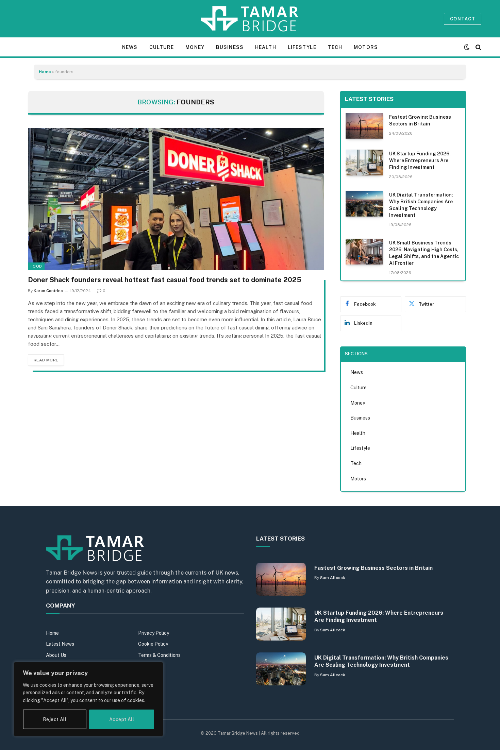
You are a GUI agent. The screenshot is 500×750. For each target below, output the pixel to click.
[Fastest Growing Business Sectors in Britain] (364, 126)
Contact (462, 18)
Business (230, 47)
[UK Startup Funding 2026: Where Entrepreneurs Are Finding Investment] (364, 162)
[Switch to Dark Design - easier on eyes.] (466, 47)
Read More (46, 360)
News (129, 47)
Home (45, 71)
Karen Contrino (48, 290)
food (36, 266)
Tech (335, 47)
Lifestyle (302, 47)
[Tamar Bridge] (250, 18)
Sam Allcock (332, 577)
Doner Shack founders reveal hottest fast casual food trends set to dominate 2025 (164, 280)
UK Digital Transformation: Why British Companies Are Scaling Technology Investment (421, 205)
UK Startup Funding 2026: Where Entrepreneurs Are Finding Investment (420, 160)
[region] (88, 699)
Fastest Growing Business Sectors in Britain (420, 120)
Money (194, 47)
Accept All (121, 719)
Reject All (54, 719)
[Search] (477, 47)
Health (265, 47)
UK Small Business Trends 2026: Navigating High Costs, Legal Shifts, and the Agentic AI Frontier (424, 253)
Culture (161, 47)
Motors (366, 47)
